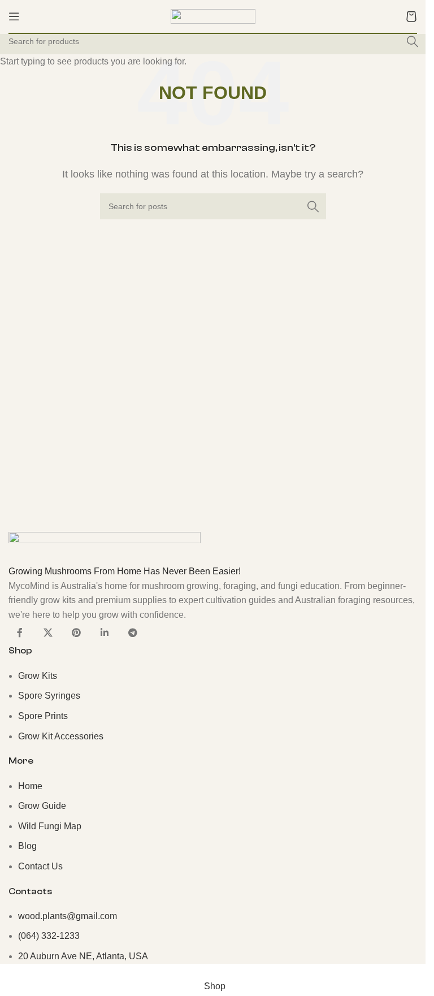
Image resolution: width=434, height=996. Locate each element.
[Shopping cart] (411, 16)
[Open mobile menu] (14, 16)
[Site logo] (213, 15)
